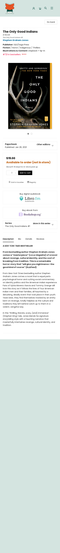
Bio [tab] (19, 239)
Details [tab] (29, 239)
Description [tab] (8, 239)
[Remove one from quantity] (8, 172)
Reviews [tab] (40, 239)
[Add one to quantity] (15, 172)
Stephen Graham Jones (15, 40)
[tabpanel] (30, 288)
